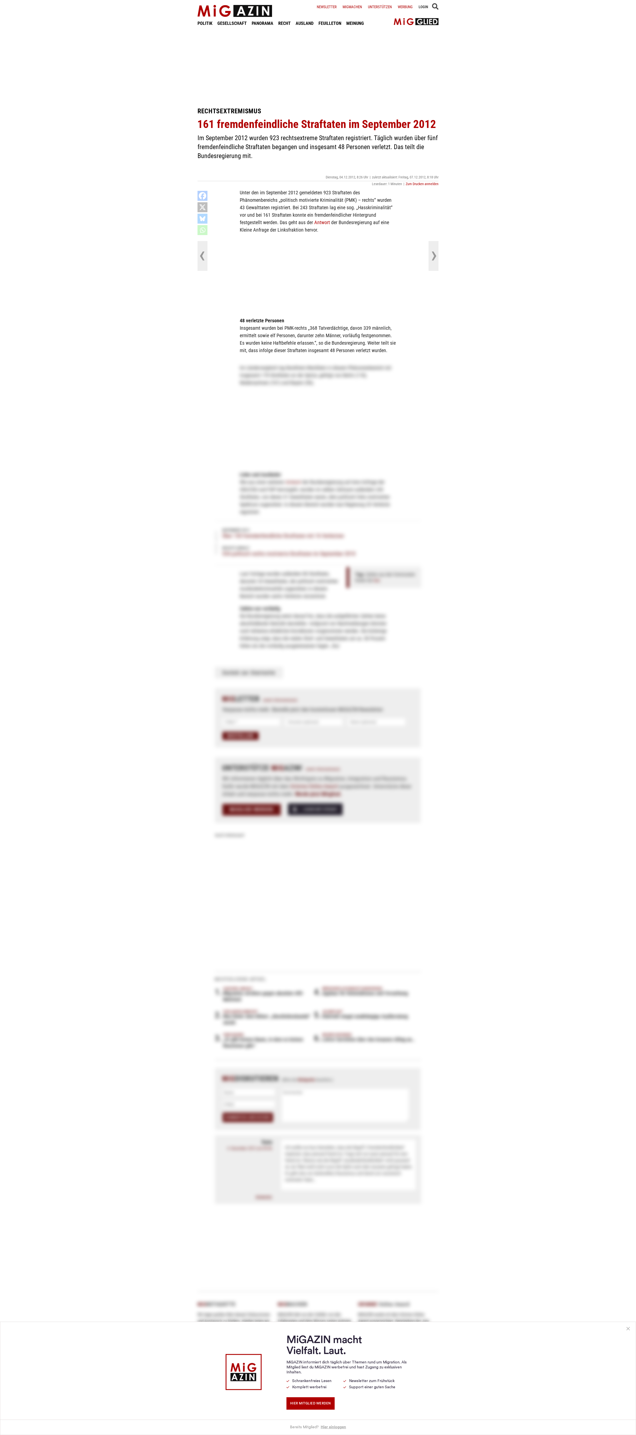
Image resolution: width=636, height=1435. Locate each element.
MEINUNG (355, 23)
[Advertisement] (318, 66)
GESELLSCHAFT (232, 23)
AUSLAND (305, 23)
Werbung (405, 7)
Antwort (322, 222)
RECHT (284, 23)
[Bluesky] (202, 219)
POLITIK (205, 23)
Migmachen (352, 7)
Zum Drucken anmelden (422, 184)
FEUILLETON (329, 23)
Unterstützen (380, 7)
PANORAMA (262, 23)
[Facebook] (202, 196)
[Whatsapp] (202, 230)
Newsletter (327, 7)
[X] (202, 207)
